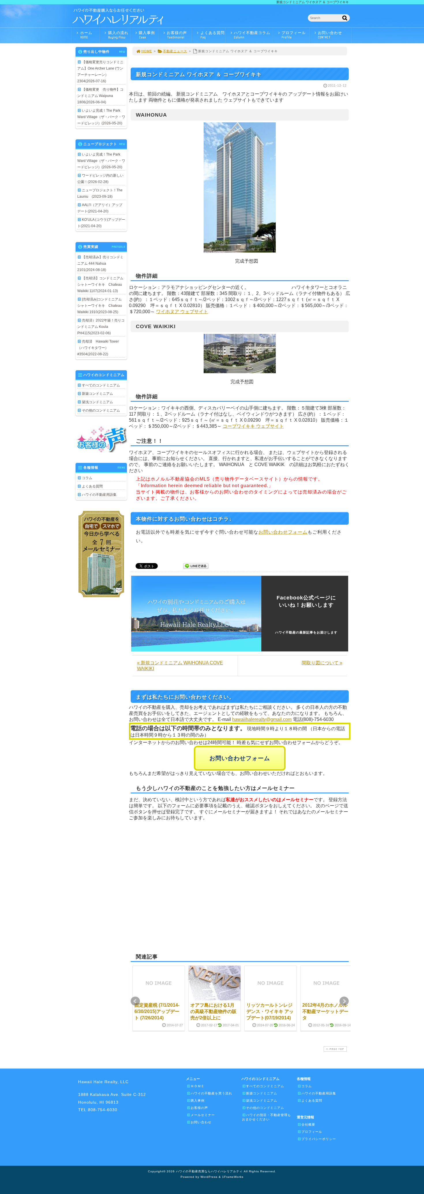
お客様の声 (177, 35)
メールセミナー (203, 1115)
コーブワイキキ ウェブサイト (253, 426)
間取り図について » (322, 662)
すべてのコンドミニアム (101, 385)
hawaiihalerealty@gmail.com (262, 719)
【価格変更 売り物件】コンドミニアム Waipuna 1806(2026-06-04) (100, 95)
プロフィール (294, 35)
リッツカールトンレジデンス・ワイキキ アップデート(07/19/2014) (270, 1012)
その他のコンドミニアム (101, 410)
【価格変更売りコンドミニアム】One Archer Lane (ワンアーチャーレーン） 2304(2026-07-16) (100, 71)
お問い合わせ (330, 35)
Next (344, 1001)
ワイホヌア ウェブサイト (182, 311)
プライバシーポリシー (318, 1139)
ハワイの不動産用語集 (99, 495)
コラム (87, 478)
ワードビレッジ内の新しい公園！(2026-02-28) (100, 178)
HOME (146, 51)
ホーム (86, 35)
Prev (135, 1001)
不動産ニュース (175, 51)
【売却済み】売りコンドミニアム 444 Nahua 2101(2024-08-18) (100, 263)
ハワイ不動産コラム (252, 35)
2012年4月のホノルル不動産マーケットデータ (325, 1012)
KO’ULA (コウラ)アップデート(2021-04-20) (101, 223)
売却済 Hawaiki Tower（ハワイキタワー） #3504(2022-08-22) (98, 347)
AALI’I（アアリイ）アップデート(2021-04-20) (99, 208)
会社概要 (308, 1124)
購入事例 (147, 35)
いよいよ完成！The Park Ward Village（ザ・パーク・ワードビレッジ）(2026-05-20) (101, 117)
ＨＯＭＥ (198, 1086)
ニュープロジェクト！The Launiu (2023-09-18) (100, 193)
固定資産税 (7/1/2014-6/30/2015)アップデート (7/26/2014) (156, 1012)
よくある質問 (212, 35)
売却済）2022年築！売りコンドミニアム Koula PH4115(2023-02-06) (101, 326)
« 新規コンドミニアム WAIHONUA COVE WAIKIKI (180, 665)
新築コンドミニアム (97, 394)
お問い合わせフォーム (282, 532)
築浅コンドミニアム (97, 402)
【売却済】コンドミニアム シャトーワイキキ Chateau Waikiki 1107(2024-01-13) (101, 284)
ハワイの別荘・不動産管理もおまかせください (266, 1117)
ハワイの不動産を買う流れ (211, 1093)
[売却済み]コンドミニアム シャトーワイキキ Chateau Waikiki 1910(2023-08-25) (101, 305)
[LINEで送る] (196, 565)
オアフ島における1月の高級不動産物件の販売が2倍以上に (213, 1012)
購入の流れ (118, 35)
